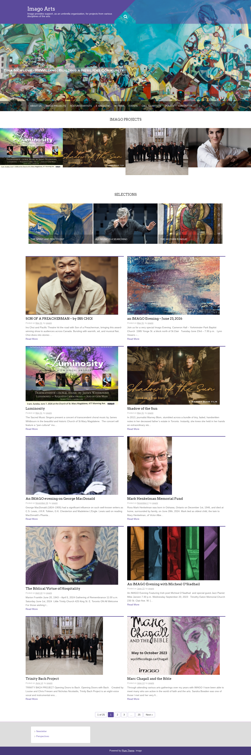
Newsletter (41, 731)
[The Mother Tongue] (190, 223)
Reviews (119, 106)
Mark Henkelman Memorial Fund (155, 499)
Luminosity (35, 408)
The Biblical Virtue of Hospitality (53, 589)
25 (139, 714)
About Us (36, 106)
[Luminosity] (31, 147)
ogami (49, 323)
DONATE (169, 106)
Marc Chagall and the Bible (149, 679)
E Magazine (103, 106)
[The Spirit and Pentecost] (61, 223)
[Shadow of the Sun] (94, 147)
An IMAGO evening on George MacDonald (60, 499)
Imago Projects (56, 106)
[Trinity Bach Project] (157, 151)
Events (133, 106)
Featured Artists (81, 106)
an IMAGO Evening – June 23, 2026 (154, 319)
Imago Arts (41, 9)
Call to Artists (151, 106)
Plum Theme (128, 750)
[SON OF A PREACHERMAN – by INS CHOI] (72, 285)
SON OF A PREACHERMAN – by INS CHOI (59, 319)
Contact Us (185, 106)
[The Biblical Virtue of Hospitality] (72, 555)
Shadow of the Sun (142, 408)
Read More (32, 338)
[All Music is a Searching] (125, 223)
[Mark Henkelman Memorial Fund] (149, 465)
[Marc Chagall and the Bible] (173, 645)
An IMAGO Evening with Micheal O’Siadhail (163, 584)
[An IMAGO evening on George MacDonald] (72, 465)
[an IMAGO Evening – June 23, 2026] (173, 285)
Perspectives (42, 736)
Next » (149, 714)
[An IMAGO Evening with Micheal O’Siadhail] (173, 553)
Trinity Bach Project (42, 679)
